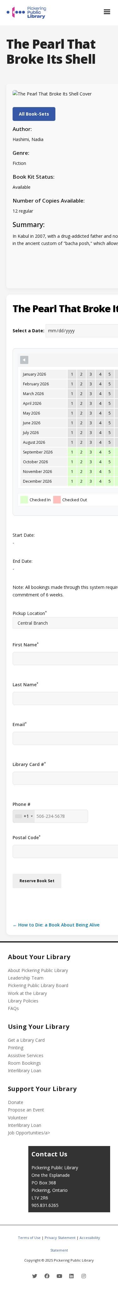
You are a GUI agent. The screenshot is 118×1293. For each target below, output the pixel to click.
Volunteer (17, 1118)
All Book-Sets (34, 114)
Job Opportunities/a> (29, 1133)
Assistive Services (25, 1055)
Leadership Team (25, 978)
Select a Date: (28, 331)
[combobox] (24, 816)
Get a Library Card (26, 1040)
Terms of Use (29, 1237)
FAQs (13, 1008)
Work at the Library (27, 993)
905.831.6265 (45, 1205)
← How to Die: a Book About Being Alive (56, 925)
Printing (15, 1048)
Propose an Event (26, 1110)
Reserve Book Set (37, 880)
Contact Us (49, 1154)
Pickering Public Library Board (38, 985)
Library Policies (23, 1001)
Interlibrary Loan (24, 1070)
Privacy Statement (60, 1237)
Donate (15, 1102)
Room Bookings (24, 1063)
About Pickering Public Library (38, 970)
